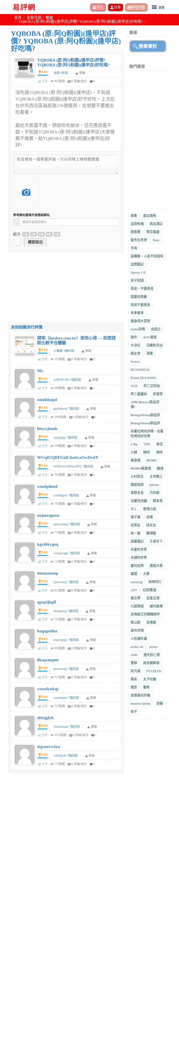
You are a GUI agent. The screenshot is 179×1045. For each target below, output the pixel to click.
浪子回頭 (137, 280)
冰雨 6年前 (60, 72)
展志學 (135, 598)
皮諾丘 (156, 329)
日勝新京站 (154, 345)
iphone (154, 484)
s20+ (134, 590)
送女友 (151, 525)
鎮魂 (160, 468)
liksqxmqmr (48, 660)
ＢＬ (134, 509)
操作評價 (137, 630)
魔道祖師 (137, 484)
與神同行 (155, 582)
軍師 (134, 663)
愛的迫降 (137, 566)
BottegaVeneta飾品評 (145, 415)
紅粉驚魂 (149, 590)
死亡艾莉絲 (151, 386)
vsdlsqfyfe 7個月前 (65, 755)
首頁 (18, 18)
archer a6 (137, 647)
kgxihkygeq (47, 544)
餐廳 (49, 18)
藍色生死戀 (139, 240)
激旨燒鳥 (149, 215)
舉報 (88, 350)
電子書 (135, 517)
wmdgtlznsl (47, 486)
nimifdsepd (47, 399)
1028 (134, 386)
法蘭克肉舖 (139, 501)
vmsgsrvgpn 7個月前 (66, 553)
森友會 (135, 353)
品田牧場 (137, 224)
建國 (134, 574)
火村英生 (137, 476)
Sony (156, 240)
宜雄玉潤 (152, 598)
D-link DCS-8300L (144, 378)
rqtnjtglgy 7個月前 (65, 437)
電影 (134, 687)
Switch (135, 361)
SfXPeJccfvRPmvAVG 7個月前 (73, 466)
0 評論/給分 (79, 81)
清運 (149, 353)
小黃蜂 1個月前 (63, 350)
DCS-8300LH (140, 369)
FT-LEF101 (154, 671)
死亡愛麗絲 (139, 394)
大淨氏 (135, 345)
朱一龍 (135, 533)
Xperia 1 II (138, 272)
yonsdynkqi (47, 688)
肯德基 (151, 622)
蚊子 (134, 711)
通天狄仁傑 (151, 655)
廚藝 (160, 703)
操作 (134, 337)
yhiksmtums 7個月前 (66, 726)
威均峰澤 (156, 606)
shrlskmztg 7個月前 (65, 611)
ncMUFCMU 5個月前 (67, 379)
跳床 (134, 679)
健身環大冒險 (140, 321)
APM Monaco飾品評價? (145, 404)
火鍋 (134, 452)
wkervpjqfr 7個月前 (66, 640)
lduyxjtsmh (47, 428)
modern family (141, 703)
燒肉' (146, 452)
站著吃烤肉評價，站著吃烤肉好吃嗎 (147, 433)
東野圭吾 (137, 493)
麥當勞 (158, 394)
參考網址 (31, 215)
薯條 (146, 687)
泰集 (134, 215)
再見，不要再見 (142, 288)
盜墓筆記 (137, 541)
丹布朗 (154, 493)
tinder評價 (138, 329)
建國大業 (156, 566)
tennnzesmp (47, 573)
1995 (146, 444)
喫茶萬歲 (152, 232)
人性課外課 (139, 638)
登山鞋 (135, 622)
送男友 (135, 525)
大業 (146, 574)
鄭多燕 (158, 501)
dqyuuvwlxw (48, 746)
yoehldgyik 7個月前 (66, 495)
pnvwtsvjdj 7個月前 (66, 668)
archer (153, 647)
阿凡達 (135, 671)
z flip (134, 444)
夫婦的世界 (139, 557)
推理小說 (149, 509)
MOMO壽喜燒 (141, 468)
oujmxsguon (48, 515)
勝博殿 (151, 533)
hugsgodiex (47, 631)
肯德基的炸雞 (140, 695)
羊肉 (134, 248)
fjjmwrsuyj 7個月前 (66, 582)
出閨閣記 (137, 264)
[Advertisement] (66, 283)
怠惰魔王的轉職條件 (145, 614)
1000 (134, 655)
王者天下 (156, 541)
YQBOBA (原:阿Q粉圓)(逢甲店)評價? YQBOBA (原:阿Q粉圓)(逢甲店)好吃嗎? (73, 62)
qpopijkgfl (46, 602)
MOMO (151, 460)
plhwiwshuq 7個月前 (66, 524)
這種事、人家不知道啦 (147, 256)
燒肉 (159, 452)
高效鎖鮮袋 (151, 663)
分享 (44, 81)
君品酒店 (156, 224)
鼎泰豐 (135, 232)
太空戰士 (156, 476)
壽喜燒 (135, 460)
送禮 (149, 517)
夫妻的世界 (139, 549)
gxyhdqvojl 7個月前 (66, 408)
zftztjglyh (45, 717)
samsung (137, 582)
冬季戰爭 (137, 313)
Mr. (40, 370)
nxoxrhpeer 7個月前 (66, 697)
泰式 (159, 444)
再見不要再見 (140, 305)
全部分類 (34, 18)
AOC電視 (150, 337)
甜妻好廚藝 (139, 297)
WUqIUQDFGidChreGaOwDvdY (67, 457)
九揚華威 (137, 606)
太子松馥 (149, 679)
